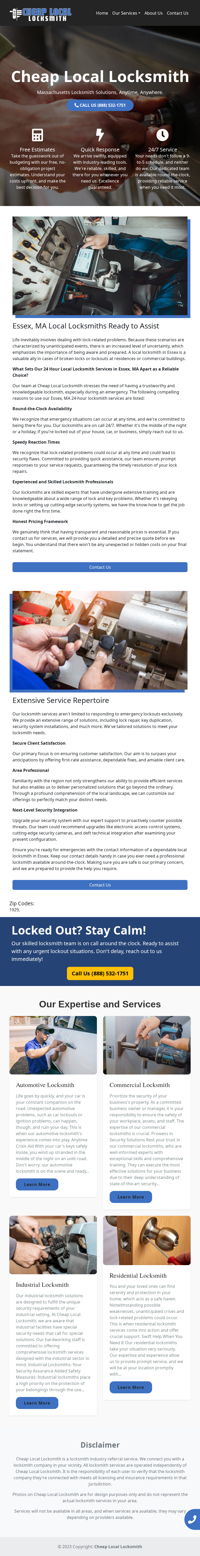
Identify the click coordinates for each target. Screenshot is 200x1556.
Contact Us (178, 13)
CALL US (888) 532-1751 (102, 105)
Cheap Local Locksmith (118, 1546)
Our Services (124, 13)
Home (102, 13)
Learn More (37, 1184)
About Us (154, 13)
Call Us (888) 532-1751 (100, 973)
